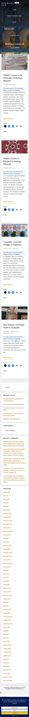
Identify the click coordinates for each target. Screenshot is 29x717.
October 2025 (7, 527)
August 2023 (6, 598)
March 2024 (6, 584)
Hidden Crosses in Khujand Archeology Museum (12, 161)
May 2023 (6, 606)
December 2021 (7, 652)
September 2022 (7, 623)
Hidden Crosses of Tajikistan (11, 90)
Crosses (15, 248)
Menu (17, 2)
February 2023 (7, 609)
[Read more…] (8, 119)
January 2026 (7, 517)
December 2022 (7, 616)
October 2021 (7, 655)
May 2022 (6, 638)
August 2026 (6, 492)
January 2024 (7, 591)
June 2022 (6, 634)
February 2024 (7, 588)
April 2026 (6, 506)
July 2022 (6, 630)
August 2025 (6, 534)
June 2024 (6, 574)
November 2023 (7, 595)
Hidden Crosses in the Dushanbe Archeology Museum (12, 78)
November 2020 (7, 680)
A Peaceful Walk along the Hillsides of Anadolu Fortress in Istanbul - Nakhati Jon (13, 478)
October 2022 (7, 620)
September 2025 (7, 531)
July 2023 (6, 602)
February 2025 (7, 545)
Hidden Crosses (9, 84)
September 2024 (7, 563)
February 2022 (7, 645)
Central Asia (8, 333)
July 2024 (6, 570)
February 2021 (7, 669)
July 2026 (6, 495)
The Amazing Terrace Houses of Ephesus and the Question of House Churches (13, 453)
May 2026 (6, 502)
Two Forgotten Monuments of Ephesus (13, 404)
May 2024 (6, 577)
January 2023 (7, 613)
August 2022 (6, 627)
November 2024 (7, 556)
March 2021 (6, 666)
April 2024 (6, 581)
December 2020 (7, 677)
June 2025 (6, 542)
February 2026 (7, 513)
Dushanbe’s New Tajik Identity (11, 419)
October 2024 (7, 559)
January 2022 (7, 648)
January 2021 (7, 673)
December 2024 (7, 552)
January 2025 (7, 549)
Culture (6, 331)
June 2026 (6, 499)
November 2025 (7, 524)
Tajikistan (7, 248)
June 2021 (6, 659)
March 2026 (6, 510)
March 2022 (6, 641)
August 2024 (6, 566)
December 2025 (7, 520)
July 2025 (6, 538)
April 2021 (6, 662)
